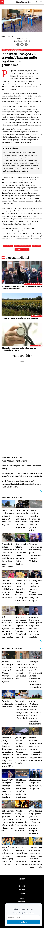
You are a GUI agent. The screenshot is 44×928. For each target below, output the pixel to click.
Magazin (22, 889)
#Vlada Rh (7, 246)
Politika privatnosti (22, 901)
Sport (22, 882)
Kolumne (22, 893)
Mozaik (22, 886)
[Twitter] (17, 44)
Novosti (22, 879)
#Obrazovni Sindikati (22, 246)
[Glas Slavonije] (2, 3)
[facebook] (26, 44)
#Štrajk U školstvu (22, 249)
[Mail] (22, 44)
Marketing (22, 898)
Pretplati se (23, 922)
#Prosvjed (36, 246)
